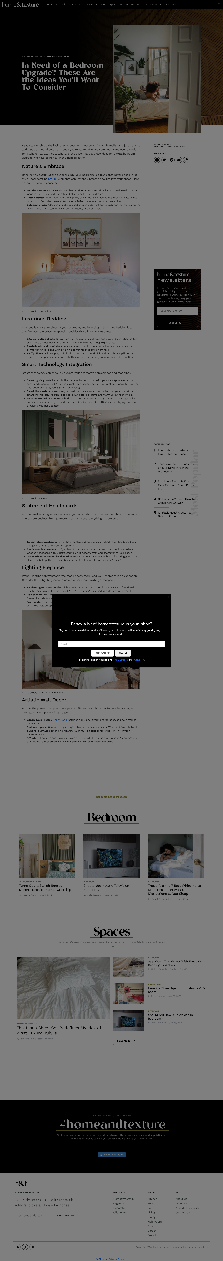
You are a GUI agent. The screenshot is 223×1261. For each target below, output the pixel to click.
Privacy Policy (138, 659)
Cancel (123, 653)
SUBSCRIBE (102, 653)
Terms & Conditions (121, 659)
